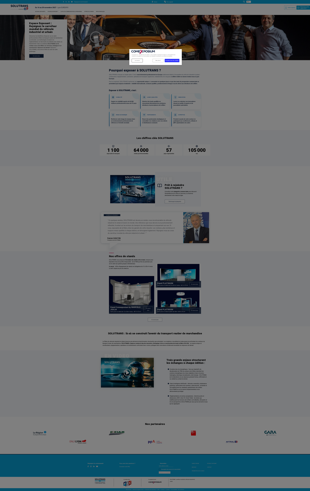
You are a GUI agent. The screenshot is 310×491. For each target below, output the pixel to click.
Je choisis (137, 60)
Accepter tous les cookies (172, 60)
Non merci (158, 60)
